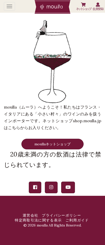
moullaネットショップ (52, 144)
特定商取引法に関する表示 (38, 220)
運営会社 (30, 215)
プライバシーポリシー (61, 215)
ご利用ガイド (77, 220)
